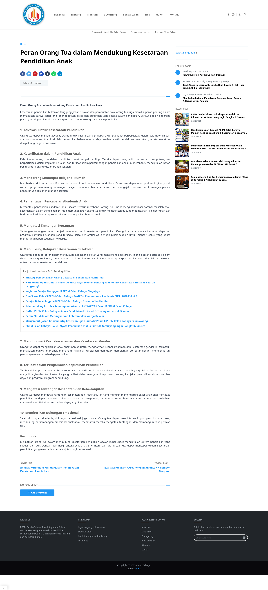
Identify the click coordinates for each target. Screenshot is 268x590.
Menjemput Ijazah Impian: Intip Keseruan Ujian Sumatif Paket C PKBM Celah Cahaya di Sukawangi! (87, 321)
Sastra (205, 71)
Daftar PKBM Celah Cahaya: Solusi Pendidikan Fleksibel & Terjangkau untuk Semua (77, 311)
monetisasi (209, 94)
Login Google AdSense (193, 94)
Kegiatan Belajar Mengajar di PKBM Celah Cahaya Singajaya (63, 291)
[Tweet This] (28, 73)
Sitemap (145, 545)
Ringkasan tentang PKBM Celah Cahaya (109, 32)
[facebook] (228, 14)
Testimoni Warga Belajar (165, 32)
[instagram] (233, 14)
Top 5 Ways (224, 81)
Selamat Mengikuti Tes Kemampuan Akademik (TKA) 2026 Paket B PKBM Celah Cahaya (79, 306)
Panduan (218, 94)
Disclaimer (146, 531)
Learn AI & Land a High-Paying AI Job (202, 81)
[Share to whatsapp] (53, 73)
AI (184, 81)
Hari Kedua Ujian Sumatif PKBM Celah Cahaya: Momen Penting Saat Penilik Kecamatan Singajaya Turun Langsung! (218, 132)
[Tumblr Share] (47, 73)
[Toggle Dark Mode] (239, 14)
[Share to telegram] (59, 73)
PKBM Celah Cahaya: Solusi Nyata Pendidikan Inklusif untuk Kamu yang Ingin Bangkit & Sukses (85, 326)
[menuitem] (59, 14)
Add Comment (39, 492)
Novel (185, 71)
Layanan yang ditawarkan (91, 527)
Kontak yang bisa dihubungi (92, 536)
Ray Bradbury (195, 71)
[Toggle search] (245, 14)
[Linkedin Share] (41, 73)
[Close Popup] (3, 588)
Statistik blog (85, 531)
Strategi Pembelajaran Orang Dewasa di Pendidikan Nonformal (65, 277)
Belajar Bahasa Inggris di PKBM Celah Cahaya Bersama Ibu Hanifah (67, 301)
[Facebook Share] (22, 73)
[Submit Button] (244, 538)
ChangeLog (147, 536)
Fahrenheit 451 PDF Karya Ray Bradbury (204, 74)
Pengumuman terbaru (140, 32)
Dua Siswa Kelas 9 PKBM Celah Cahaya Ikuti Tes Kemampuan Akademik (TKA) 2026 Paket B (82, 296)
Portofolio (83, 540)
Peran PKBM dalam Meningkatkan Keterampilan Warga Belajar (65, 316)
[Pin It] (35, 73)
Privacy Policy (148, 540)
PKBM (138, 568)
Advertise (146, 527)
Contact (145, 549)
